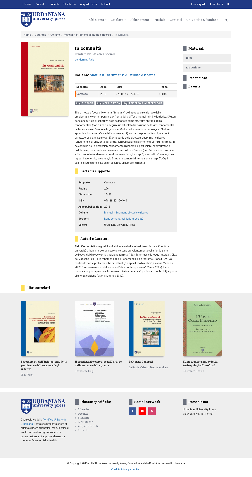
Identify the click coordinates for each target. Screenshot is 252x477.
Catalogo (117, 20)
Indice (188, 57)
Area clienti (216, 4)
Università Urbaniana (202, 20)
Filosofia (87, 103)
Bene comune (112, 218)
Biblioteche (69, 4)
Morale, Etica (111, 103)
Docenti (40, 4)
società (139, 218)
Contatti (176, 20)
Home (27, 34)
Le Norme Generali (141, 361)
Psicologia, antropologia (145, 103)
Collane (55, 34)
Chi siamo (97, 20)
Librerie (27, 4)
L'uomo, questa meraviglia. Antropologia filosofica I (200, 363)
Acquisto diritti (88, 4)
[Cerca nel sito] (226, 20)
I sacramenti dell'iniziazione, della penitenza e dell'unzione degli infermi (44, 365)
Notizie (160, 20)
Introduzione (193, 67)
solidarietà (128, 218)
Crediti (115, 469)
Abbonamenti (140, 20)
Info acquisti (198, 4)
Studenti (54, 4)
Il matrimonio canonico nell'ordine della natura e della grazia (98, 363)
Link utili (105, 4)
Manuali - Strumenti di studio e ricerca (87, 34)
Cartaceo (82, 93)
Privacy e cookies (131, 469)
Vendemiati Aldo (84, 59)
